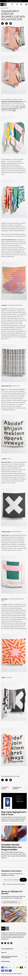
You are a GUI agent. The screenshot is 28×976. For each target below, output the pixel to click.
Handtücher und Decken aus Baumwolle (11, 101)
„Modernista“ (4, 598)
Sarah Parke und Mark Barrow (8, 108)
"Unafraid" (4, 305)
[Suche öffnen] (12, 4)
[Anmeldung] (17, 4)
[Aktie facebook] (2, 23)
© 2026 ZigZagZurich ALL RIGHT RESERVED (11, 973)
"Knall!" (3, 677)
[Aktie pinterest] (10, 23)
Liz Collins (16, 106)
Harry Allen (22, 106)
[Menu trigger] (26, 4)
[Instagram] (8, 943)
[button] (21, 4)
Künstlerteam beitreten (10, 902)
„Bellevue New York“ (6, 385)
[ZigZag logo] (3, 4)
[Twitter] (5, 943)
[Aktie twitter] (6, 23)
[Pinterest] (11, 943)
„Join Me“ (3, 458)
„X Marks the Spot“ (6, 531)
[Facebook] (2, 943)
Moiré (14, 110)
